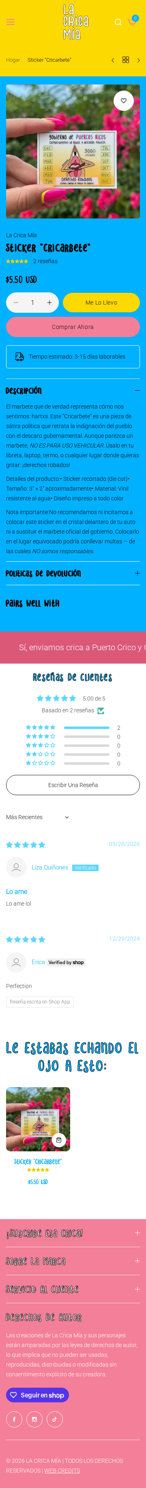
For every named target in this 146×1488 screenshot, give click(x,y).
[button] (17, 261)
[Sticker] (38, 1119)
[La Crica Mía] (76, 22)
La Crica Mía (21, 235)
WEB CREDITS (62, 1470)
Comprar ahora (73, 327)
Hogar (13, 60)
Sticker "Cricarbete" (38, 1161)
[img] (25, 845)
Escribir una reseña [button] (73, 785)
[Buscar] (118, 22)
